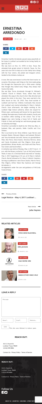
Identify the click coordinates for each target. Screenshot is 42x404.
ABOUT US (8, 401)
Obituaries (8, 39)
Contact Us (6, 352)
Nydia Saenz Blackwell (27, 233)
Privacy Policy (16, 352)
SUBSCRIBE (23, 401)
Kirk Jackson (23, 247)
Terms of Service (26, 352)
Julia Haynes (34, 210)
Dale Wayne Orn (24, 261)
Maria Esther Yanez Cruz (28, 275)
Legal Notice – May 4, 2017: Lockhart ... (19, 197)
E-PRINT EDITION (32, 401)
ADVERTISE (15, 401)
